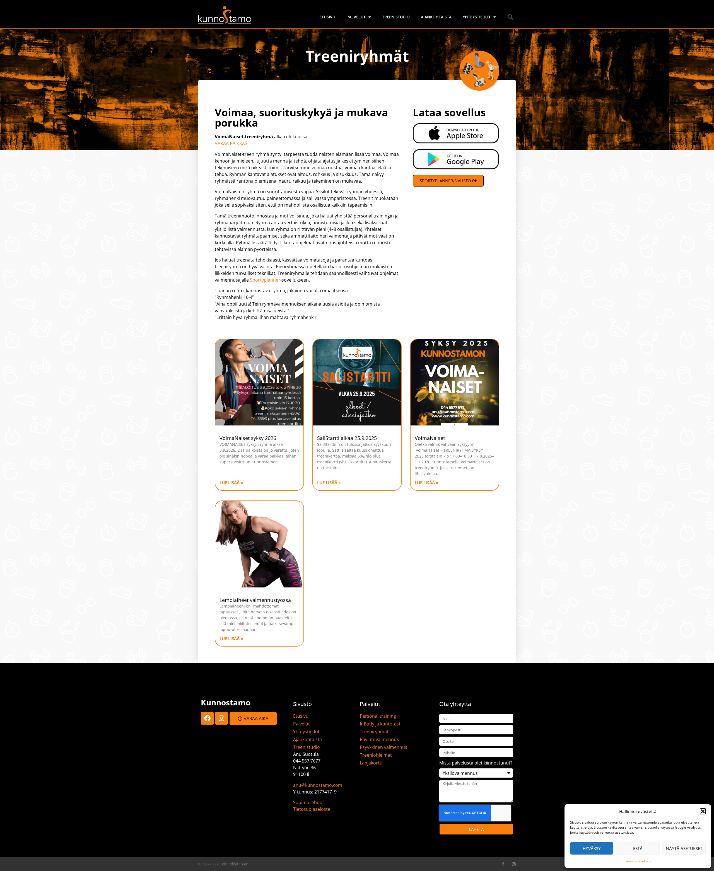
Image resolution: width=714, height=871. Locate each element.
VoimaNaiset (430, 438)
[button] (703, 811)
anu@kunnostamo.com (317, 785)
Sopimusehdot (308, 802)
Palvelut (356, 17)
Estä (638, 848)
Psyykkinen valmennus (383, 747)
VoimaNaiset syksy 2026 (247, 438)
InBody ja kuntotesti (381, 724)
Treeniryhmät (374, 732)
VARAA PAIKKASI (232, 143)
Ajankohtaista (436, 17)
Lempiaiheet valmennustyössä (255, 600)
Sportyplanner (265, 280)
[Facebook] (207, 718)
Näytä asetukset (684, 848)
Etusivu (327, 17)
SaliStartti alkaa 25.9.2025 (347, 438)
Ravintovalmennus (379, 739)
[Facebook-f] (503, 864)
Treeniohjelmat (376, 755)
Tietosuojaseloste (638, 861)
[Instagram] (221, 718)
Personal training (378, 716)
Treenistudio (396, 17)
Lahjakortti (371, 763)
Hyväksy (592, 848)
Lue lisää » (231, 482)
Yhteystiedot (477, 17)
